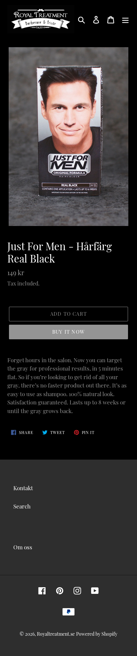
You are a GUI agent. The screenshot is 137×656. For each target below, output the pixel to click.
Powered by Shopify (96, 634)
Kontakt (23, 488)
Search (22, 506)
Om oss (22, 547)
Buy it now (68, 331)
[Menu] (125, 19)
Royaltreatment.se (56, 634)
